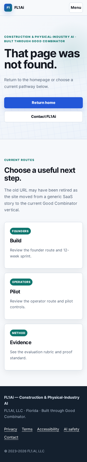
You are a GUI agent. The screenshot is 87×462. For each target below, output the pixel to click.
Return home (43, 102)
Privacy (10, 429)
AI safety (71, 429)
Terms (27, 429)
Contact (11, 437)
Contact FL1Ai (43, 116)
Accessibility (48, 429)
